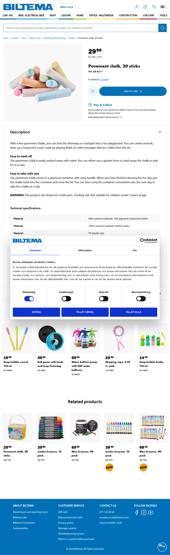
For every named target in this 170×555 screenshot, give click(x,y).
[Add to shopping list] (93, 91)
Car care (148, 15)
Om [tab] (135, 250)
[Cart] (153, 7)
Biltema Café (20, 517)
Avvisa (36, 312)
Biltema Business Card (70, 517)
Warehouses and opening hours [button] (30, 512)
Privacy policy (66, 522)
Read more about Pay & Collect (103, 117)
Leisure (66, 15)
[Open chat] (162, 547)
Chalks (71, 38)
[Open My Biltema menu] (137, 7)
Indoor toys (35, 38)
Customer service (71, 505)
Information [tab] (85, 250)
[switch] (66, 298)
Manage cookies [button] (67, 528)
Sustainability (20, 528)
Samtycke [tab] (35, 250)
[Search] (162, 28)
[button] (163, 7)
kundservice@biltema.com (114, 517)
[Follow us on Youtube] (150, 514)
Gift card (63, 512)
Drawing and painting (54, 38)
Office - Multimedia (101, 15)
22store (104, 79)
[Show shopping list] (145, 7)
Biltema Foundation (24, 522)
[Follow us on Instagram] (143, 513)
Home (80, 15)
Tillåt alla (133, 312)
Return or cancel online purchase (76, 539)
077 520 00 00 (107, 512)
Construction (128, 15)
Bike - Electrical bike (31, 15)
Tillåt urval (85, 312)
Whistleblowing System (71, 533)
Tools (163, 15)
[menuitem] (8, 15)
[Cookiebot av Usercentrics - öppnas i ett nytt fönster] (142, 240)
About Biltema (23, 505)
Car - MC (8, 15)
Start (5, 38)
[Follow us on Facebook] (136, 513)
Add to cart (131, 91)
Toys (24, 38)
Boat (53, 15)
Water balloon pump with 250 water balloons (84, 366)
